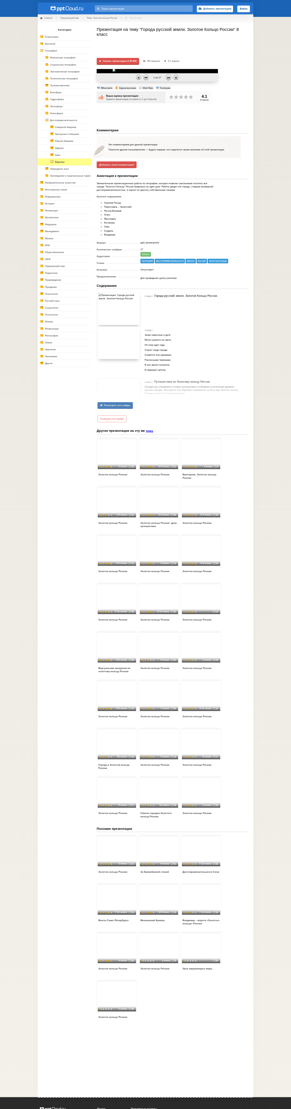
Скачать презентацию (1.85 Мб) (119, 61)
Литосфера (56, 106)
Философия (51, 335)
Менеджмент (52, 231)
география (147, 261)
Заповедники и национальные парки (70, 175)
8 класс (146, 254)
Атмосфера (56, 113)
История (49, 203)
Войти (243, 8)
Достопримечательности (63, 120)
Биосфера (55, 92)
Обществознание (54, 252)
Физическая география (62, 57)
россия (202, 261)
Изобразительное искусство (60, 182)
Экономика (51, 356)
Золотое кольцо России (112, 474)
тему (149, 431)
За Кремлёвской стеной (154, 871)
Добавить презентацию (217, 8)
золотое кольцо (218, 261)
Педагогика (51, 273)
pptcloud (67, 8)
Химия (48, 342)
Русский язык (52, 300)
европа (191, 261)
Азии (57, 155)
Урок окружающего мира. (198, 968)
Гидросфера (57, 99)
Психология (51, 294)
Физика (49, 321)
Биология (50, 43)
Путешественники (60, 85)
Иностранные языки (56, 189)
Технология (51, 314)
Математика (51, 217)
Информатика (52, 196)
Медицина (50, 224)
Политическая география (64, 78)
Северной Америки (65, 127)
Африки (59, 148)
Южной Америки (64, 141)
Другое (49, 363)
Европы (59, 162)
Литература (51, 210)
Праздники (51, 287)
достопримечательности (170, 261)
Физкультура (52, 328)
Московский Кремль (152, 920)
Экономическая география (65, 71)
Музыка (49, 238)
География (51, 50)
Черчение (50, 349)
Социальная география (63, 64)
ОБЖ (48, 259)
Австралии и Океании (67, 134)
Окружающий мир (55, 266)
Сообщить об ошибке (112, 418)
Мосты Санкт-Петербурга (113, 920)
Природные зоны (59, 168)
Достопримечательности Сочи (201, 871)
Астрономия (51, 36)
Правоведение (53, 280)
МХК (47, 245)
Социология (51, 307)
